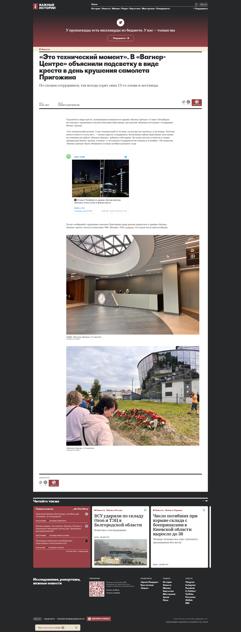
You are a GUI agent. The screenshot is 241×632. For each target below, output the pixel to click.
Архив (166, 597)
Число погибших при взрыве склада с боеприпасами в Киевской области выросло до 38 (175, 525)
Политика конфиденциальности (70, 619)
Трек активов (147, 585)
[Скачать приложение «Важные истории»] (96, 589)
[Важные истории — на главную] (44, 6)
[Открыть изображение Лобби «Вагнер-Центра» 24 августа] (132, 285)
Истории (95, 8)
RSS (187, 603)
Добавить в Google (197, 104)
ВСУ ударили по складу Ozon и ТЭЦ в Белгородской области (119, 520)
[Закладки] (196, 4)
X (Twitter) (190, 591)
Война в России (114, 510)
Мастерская (148, 8)
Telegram (189, 582)
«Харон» (144, 588)
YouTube (189, 594)
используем (48, 627)
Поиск (94, 4)
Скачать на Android (113, 593)
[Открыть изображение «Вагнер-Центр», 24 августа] (132, 396)
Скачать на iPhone (112, 590)
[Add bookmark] (145, 510)
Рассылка (190, 597)
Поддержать (201, 8)
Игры (165, 600)
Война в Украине (173, 510)
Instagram (190, 585)
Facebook (190, 588)
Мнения (116, 8)
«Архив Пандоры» (149, 582)
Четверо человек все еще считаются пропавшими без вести (175, 541)
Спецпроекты (163, 8)
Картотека (135, 8)
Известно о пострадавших (110, 530)
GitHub (189, 600)
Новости (106, 8)
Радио (125, 8)
